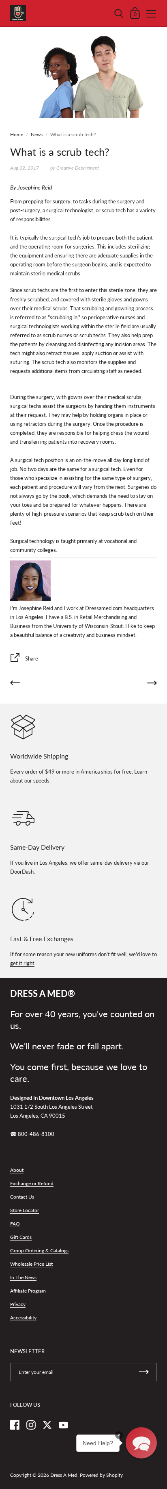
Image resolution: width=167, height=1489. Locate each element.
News (37, 134)
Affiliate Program (28, 1291)
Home (16, 134)
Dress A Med (63, 1475)
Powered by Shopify (101, 1475)
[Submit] (144, 1372)
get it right (22, 963)
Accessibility (23, 1318)
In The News (23, 1277)
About (17, 1170)
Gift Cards (21, 1237)
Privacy (18, 1304)
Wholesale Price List (31, 1264)
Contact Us (22, 1197)
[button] (141, 1442)
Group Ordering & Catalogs (39, 1250)
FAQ (15, 1224)
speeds (41, 780)
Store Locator (24, 1210)
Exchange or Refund (32, 1183)
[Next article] (152, 684)
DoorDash (22, 871)
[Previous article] (15, 684)
